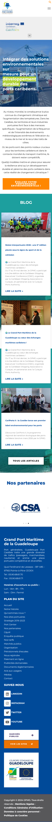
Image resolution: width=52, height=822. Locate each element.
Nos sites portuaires (14, 617)
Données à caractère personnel (21, 811)
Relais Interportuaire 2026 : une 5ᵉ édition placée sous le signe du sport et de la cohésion (25, 250)
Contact (8, 678)
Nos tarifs (9, 640)
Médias (8, 674)
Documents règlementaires (19, 667)
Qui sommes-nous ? (14, 613)
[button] (50, 2)
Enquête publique (14, 636)
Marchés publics (12, 644)
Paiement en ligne (14, 659)
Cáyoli (7, 632)
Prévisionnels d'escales (16, 651)
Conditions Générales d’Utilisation (23, 807)
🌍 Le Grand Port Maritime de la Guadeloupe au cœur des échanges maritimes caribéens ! (22, 338)
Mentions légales (24, 804)
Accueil (8, 605)
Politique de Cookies (16, 815)
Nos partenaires (12, 628)
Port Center (10, 624)
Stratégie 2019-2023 (14, 620)
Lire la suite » (14, 291)
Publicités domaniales (15, 663)
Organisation (11, 647)
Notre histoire (11, 609)
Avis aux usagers (13, 671)
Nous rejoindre (12, 655)
